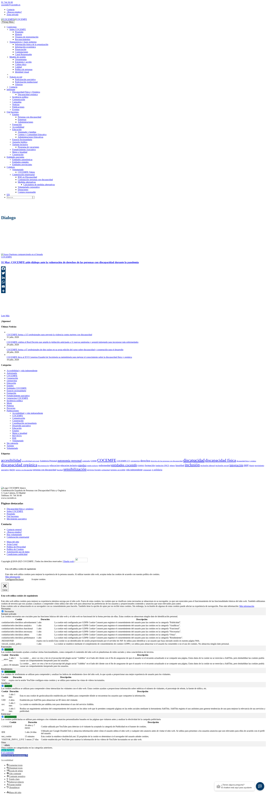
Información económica (25, 47)
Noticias (15, 104)
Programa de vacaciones (28, 147)
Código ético (20, 64)
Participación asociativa (25, 79)
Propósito (19, 32)
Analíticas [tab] (5, 683)
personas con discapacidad (44, 469)
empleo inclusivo (92, 466)
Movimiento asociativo (17, 519)
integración (236, 465)
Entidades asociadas (15, 157)
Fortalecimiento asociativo (18, 395)
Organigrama (21, 59)
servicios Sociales (94, 470)
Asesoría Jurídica (19, 142)
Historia (18, 34)
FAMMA (141, 466)
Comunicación (18, 99)
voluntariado (147, 470)
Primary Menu (7, 22)
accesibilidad (11, 460)
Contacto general (14, 529)
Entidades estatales (20, 162)
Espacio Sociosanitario (22, 139)
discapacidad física (220, 460)
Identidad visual (22, 72)
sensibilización (74, 469)
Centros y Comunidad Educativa (32, 134)
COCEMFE (6, 257)
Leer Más (5, 316)
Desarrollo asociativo (21, 425)
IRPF (246, 465)
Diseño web (68, 561)
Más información (12, 577)
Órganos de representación (26, 37)
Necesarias (9, 611)
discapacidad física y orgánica (246, 461)
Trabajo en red (15, 77)
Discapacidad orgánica (28, 94)
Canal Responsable (23, 54)
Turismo (10, 446)
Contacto (13, 87)
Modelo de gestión (17, 57)
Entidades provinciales (22, 164)
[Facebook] (133, 268)
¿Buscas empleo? (14, 12)
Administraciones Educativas (30, 137)
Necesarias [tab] (6, 608)
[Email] (133, 286)
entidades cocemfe (124, 465)
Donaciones (23, 189)
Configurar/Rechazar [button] (14, 579)
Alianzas (19, 84)
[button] (14, 755)
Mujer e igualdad (19, 433)
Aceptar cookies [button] (38, 579)
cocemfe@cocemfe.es (10, 5)
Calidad (18, 67)
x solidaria (157, 469)
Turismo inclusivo (20, 144)
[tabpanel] (133, 630)
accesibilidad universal (30, 461)
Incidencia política (20, 97)
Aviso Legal (12, 544)
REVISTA (17, 435)
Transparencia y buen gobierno (23, 42)
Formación (17, 124)
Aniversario (12, 373)
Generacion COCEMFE (17, 398)
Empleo (15, 114)
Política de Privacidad (16, 547)
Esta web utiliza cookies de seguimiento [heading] (20, 569)
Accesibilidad (18, 127)
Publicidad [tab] (5, 714)
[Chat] (260, 786)
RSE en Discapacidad (27, 177)
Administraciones (25, 122)
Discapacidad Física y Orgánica (26, 92)
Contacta (10, 9)
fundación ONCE (162, 466)
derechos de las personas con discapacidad (167, 461)
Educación (17, 129)
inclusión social (222, 465)
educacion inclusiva (69, 465)
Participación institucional (26, 82)
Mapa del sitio (13, 542)
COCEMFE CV (123, 461)
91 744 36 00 (7, 2)
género (172, 465)
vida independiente (134, 470)
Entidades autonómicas (22, 159)
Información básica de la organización (31, 44)
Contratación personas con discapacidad (35, 179)
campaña (86, 461)
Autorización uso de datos (18, 552)
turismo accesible (117, 470)
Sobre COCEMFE (17, 29)
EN (8, 194)
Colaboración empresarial (23, 174)
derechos (145, 460)
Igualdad (179, 465)
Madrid (251, 466)
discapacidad (194, 460)
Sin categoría (12, 443)
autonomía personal (69, 460)
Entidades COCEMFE (17, 388)
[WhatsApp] (133, 282)
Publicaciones (18, 107)
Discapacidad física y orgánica (20, 509)
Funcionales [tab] (6, 647)
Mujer (9, 403)
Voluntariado (18, 169)
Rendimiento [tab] (6, 669)
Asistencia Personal (48, 461)
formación (150, 465)
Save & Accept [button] (7, 750)
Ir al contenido (7, 753)
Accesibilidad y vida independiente (22, 370)
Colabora (11, 167)
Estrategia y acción (23, 62)
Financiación (20, 49)
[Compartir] (133, 291)
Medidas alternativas (27, 182)
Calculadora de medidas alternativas (39, 184)
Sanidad (60, 470)
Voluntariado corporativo (29, 187)
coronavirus (12, 380)
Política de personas (23, 69)
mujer (12, 469)
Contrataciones (21, 52)
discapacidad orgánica (19, 465)
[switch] (2, 649)
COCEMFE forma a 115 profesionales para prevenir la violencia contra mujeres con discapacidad (49, 334)
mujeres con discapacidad (24, 470)
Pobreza (10, 405)
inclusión (192, 465)
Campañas (16, 102)
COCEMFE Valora (26, 172)
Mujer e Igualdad (19, 152)
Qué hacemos (13, 112)
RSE (14, 438)
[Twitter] (133, 273)
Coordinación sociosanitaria (24, 423)
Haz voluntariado (14, 534)
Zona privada (12, 14)
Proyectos (11, 408)
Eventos (15, 109)
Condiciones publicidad (17, 554)
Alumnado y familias (27, 132)
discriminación (43, 466)
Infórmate (11, 89)
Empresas (22, 119)
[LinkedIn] (133, 277)
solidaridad (105, 470)
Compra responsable (27, 192)
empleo (82, 465)
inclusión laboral (207, 465)
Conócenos (12, 27)
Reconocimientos (22, 39)
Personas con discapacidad (29, 117)
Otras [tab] (3, 742)
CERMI (94, 461)
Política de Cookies (15, 549)
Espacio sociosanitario (16, 390)
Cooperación (18, 154)
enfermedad (105, 465)
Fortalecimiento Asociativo (24, 149)
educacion (55, 465)
